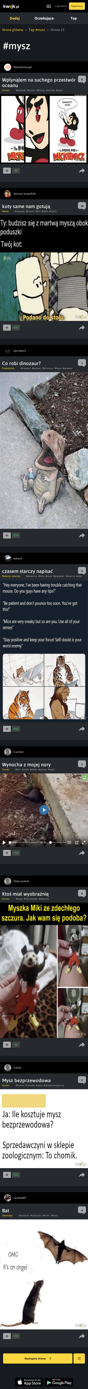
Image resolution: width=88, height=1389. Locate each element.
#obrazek (21, 90)
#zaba (25, 769)
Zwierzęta (7, 1215)
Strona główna (12, 30)
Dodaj (15, 18)
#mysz (59, 90)
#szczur (42, 769)
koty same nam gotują (26, 206)
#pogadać (58, 576)
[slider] (24, 842)
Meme (5, 211)
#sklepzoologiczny (54, 1085)
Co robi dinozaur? (21, 363)
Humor (6, 90)
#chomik (30, 1085)
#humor (31, 90)
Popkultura (8, 368)
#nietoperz (36, 1215)
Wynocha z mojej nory (26, 764)
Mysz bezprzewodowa (26, 1080)
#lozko (53, 211)
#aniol (46, 1215)
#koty (41, 576)
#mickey (50, 90)
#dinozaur (47, 368)
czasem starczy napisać (27, 571)
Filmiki (5, 769)
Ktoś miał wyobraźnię (25, 894)
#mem (45, 211)
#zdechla (44, 898)
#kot (38, 211)
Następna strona (35, 1358)
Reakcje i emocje (11, 576)
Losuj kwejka (79, 1358)
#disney (41, 90)
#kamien (36, 368)
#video (33, 769)
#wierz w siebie (74, 576)
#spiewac (68, 368)
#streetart (25, 368)
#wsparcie (31, 576)
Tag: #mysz (37, 30)
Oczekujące (44, 18)
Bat (5, 1210)
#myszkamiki (31, 898)
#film (18, 769)
